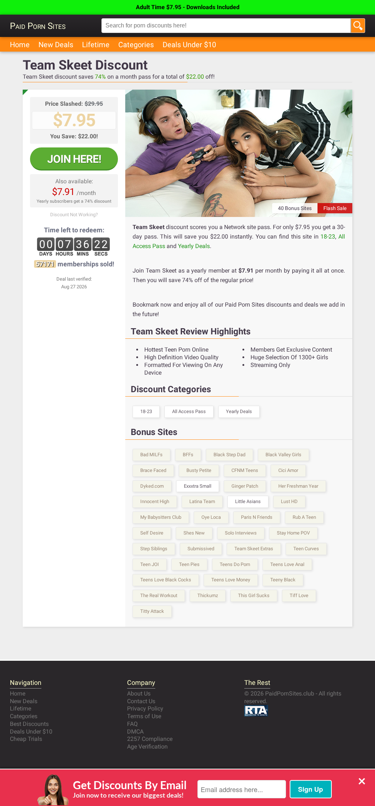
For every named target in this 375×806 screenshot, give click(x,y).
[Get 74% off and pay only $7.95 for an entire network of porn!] (238, 153)
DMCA (135, 731)
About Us (139, 693)
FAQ (132, 723)
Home (20, 44)
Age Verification (147, 746)
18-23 (327, 236)
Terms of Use (144, 716)
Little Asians (248, 501)
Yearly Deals (194, 246)
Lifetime (95, 44)
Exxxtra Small (197, 486)
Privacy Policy (145, 708)
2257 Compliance (149, 738)
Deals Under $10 (189, 44)
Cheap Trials (26, 738)
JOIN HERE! (74, 159)
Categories (136, 44)
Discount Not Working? (74, 214)
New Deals (55, 44)
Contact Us (141, 701)
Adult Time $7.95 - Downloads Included (188, 7)
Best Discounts (29, 723)
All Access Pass (189, 411)
